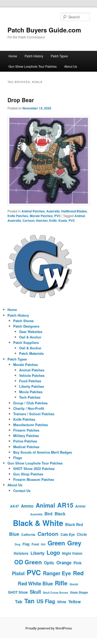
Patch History (34, 56)
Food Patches (30, 380)
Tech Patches (29, 397)
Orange (63, 562)
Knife (53, 220)
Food (35, 544)
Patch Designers (26, 326)
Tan (29, 601)
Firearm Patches (26, 430)
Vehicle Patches (31, 375)
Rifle (61, 583)
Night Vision (72, 553)
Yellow (74, 602)
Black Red (74, 524)
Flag (26, 544)
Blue (14, 534)
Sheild (74, 584)
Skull (35, 591)
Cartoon (28, 220)
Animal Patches (33, 211)
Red (78, 573)
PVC (57, 215)
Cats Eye (68, 534)
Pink (77, 563)
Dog (17, 544)
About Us (70, 66)
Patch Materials (31, 353)
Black (60, 514)
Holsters (21, 553)
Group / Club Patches (30, 402)
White (61, 601)
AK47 (14, 506)
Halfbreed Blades (74, 211)
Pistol (18, 573)
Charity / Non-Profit (28, 408)
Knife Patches (18, 215)
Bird (48, 514)
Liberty (37, 553)
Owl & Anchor (30, 337)
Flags (17, 457)
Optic (49, 563)
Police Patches (25, 441)
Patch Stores (23, 320)
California (28, 534)
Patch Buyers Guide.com (44, 29)
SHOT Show (18, 592)
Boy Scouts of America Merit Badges (42, 452)
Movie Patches (30, 391)
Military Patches (26, 435)
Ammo (27, 506)
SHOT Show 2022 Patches (34, 468)
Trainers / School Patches (33, 413)
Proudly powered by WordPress (48, 628)
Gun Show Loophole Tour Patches (33, 66)
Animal (79, 215)
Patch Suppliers (26, 342)
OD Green (28, 562)
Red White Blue (35, 583)
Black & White (38, 522)
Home (13, 56)
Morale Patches (41, 215)
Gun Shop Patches (28, 473)
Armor (80, 506)
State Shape (79, 592)
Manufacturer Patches (30, 424)
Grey (74, 542)
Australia (53, 211)
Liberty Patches (31, 386)
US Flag (45, 601)
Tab (18, 602)
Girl (43, 544)
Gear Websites (30, 331)
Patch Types (59, 56)
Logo (53, 553)
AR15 (65, 505)
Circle (82, 534)
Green (56, 542)
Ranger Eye (57, 573)
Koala (62, 220)
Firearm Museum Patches (33, 479)
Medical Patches (26, 446)
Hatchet (42, 220)
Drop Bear (21, 100)
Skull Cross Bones (55, 592)
